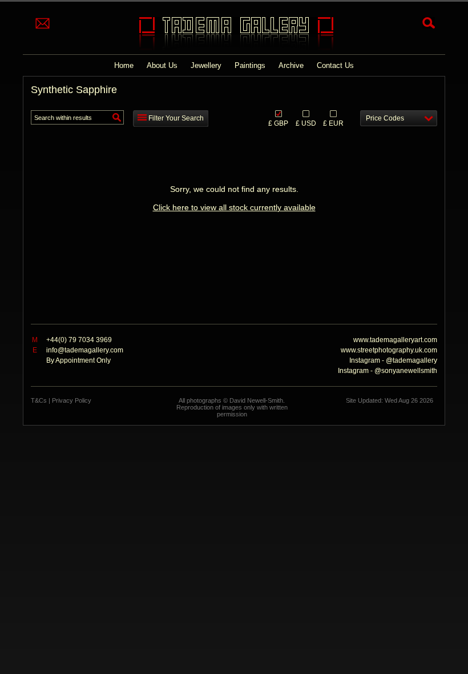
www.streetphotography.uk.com (389, 350)
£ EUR (333, 122)
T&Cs (39, 400)
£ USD (306, 122)
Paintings (250, 65)
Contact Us (335, 65)
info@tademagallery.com (84, 350)
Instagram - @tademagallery (393, 360)
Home (124, 65)
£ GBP (278, 122)
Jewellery (206, 65)
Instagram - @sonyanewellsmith (387, 371)
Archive (291, 65)
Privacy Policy (71, 400)
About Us (162, 65)
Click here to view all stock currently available (234, 207)
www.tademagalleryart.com (395, 340)
